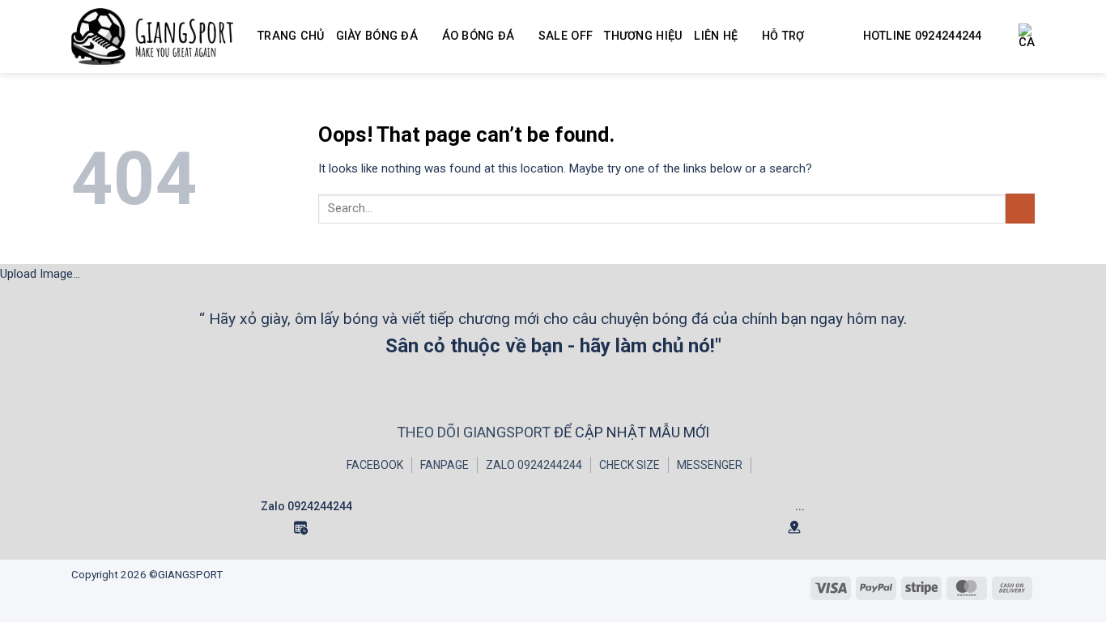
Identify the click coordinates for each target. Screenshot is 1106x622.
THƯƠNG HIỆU (643, 36)
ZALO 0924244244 (534, 464)
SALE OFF (565, 36)
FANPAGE (444, 464)
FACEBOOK (375, 464)
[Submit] (1020, 209)
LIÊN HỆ (716, 36)
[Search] (1000, 36)
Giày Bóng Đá (377, 36)
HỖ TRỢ (783, 36)
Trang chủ (291, 36)
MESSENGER (709, 464)
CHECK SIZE (629, 464)
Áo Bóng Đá (478, 36)
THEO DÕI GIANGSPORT (475, 432)
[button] (1027, 36)
